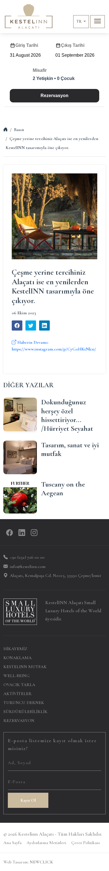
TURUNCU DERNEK (23, 702)
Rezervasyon (54, 95)
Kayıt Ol (28, 800)
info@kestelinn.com (28, 566)
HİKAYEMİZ (15, 649)
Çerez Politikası (85, 842)
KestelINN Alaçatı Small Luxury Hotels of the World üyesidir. (73, 610)
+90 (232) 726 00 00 (27, 557)
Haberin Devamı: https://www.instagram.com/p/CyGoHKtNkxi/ (54, 346)
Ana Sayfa (12, 842)
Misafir (40, 70)
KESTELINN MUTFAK (25, 667)
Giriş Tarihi (26, 45)
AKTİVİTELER (17, 693)
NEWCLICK (41, 862)
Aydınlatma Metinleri (46, 842)
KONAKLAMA (17, 658)
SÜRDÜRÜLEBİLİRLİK (25, 711)
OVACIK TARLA (19, 684)
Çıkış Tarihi (72, 45)
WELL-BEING (16, 676)
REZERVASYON (18, 720)
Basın (19, 129)
